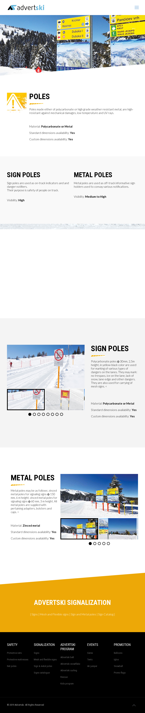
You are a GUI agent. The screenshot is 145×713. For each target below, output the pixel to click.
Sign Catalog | (106, 614)
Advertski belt (67, 657)
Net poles (11, 666)
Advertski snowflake (70, 663)
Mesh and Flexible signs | (54, 614)
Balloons (118, 652)
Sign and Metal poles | (84, 614)
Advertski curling (68, 670)
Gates (90, 652)
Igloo (116, 659)
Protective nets (14, 652)
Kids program (67, 683)
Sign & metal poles (43, 666)
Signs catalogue (42, 672)
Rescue (64, 677)
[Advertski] (44, 7)
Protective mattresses (17, 659)
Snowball (118, 666)
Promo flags (120, 672)
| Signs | (34, 614)
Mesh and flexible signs (45, 659)
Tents (90, 659)
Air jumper (92, 666)
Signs (36, 652)
